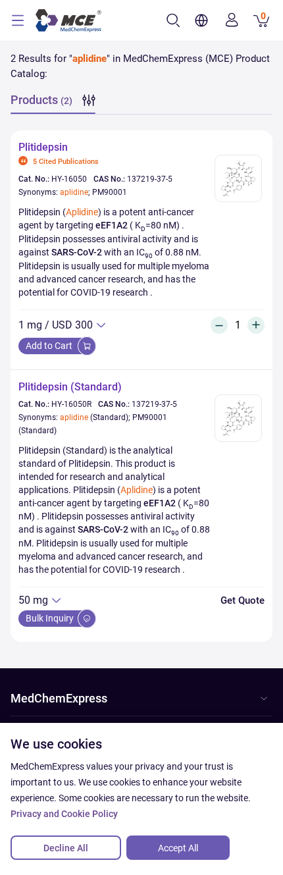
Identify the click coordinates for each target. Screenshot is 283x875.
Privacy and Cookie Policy (64, 814)
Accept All (178, 848)
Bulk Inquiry (51, 618)
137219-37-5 (149, 179)
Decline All (65, 848)
